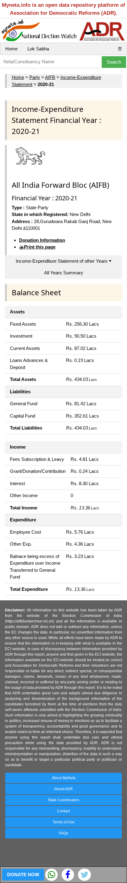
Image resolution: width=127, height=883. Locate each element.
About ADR (63, 789)
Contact (63, 811)
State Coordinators (63, 800)
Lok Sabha (38, 48)
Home (11, 48)
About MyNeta (64, 778)
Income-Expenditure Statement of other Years (62, 261)
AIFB (50, 77)
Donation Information (42, 240)
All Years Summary (63, 272)
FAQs (63, 833)
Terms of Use (64, 822)
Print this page (39, 246)
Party (34, 77)
